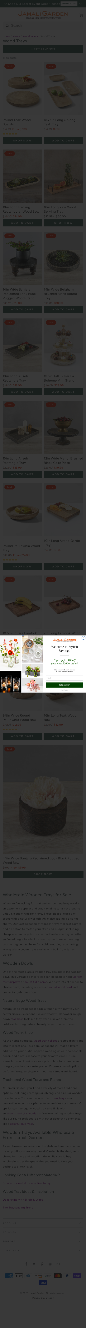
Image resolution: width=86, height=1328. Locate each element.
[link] (64, 640)
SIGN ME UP (64, 685)
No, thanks (64, 690)
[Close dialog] (83, 637)
